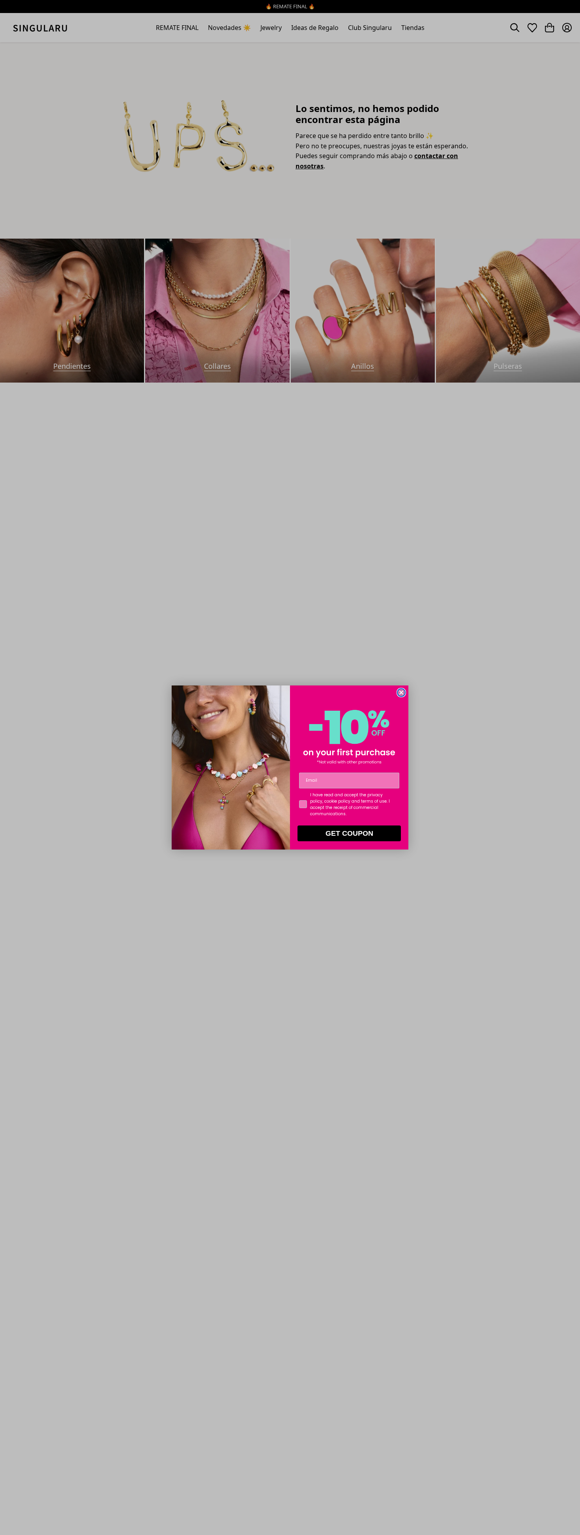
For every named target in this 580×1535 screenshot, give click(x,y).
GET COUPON (349, 833)
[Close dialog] (401, 693)
